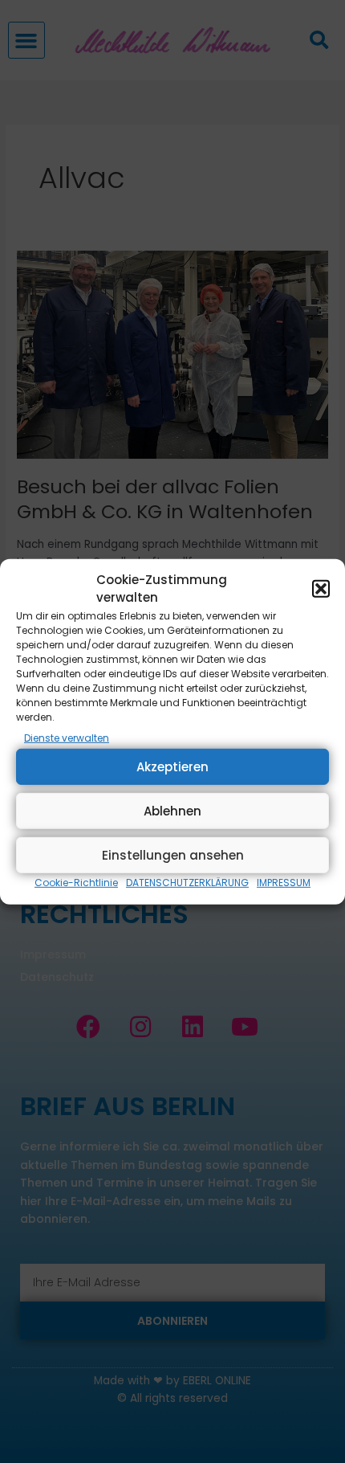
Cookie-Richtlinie (76, 882)
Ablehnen (172, 811)
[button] (321, 589)
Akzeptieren (172, 766)
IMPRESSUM (283, 882)
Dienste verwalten (66, 738)
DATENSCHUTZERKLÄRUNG (187, 882)
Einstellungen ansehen (173, 855)
